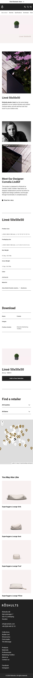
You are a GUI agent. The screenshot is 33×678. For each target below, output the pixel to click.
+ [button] (2, 422)
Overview (11, 12)
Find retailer (6, 639)
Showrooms (6, 637)
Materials (5, 650)
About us (5, 657)
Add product (4, 12)
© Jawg (17, 463)
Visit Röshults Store (16, 1)
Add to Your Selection (16, 378)
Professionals (6, 652)
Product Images (6, 327)
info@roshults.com (8, 624)
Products (5, 647)
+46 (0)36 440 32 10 (8, 626)
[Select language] (25, 6)
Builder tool (6, 634)
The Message (6, 642)
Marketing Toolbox (8, 655)
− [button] (2, 424)
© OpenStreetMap (23, 463)
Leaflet (13, 463)
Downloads (26, 12)
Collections (5, 632)
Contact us (5, 659)
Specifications (18, 12)
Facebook (5, 665)
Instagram (5, 668)
